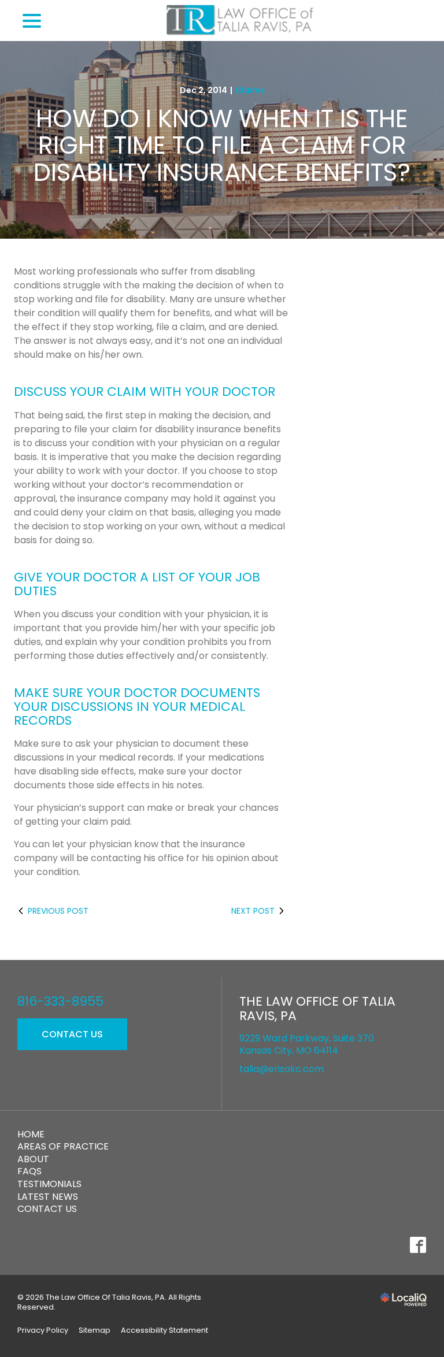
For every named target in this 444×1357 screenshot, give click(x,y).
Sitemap (94, 1330)
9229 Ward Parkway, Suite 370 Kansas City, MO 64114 (306, 1045)
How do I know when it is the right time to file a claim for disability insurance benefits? (222, 146)
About (33, 1159)
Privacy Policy (42, 1330)
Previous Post (58, 911)
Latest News (47, 1196)
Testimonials (49, 1184)
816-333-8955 (60, 1002)
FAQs (29, 1171)
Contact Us (72, 1034)
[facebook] (417, 1245)
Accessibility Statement (164, 1330)
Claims (250, 90)
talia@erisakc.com (281, 1069)
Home (31, 1134)
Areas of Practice (63, 1146)
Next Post (253, 911)
